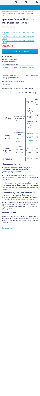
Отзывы (14, 67)
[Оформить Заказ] (36, 2)
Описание (6, 67)
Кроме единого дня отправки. (23, 199)
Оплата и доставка (26, 67)
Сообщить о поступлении (20, 52)
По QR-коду (19, 141)
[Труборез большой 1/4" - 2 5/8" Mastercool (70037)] (20, 34)
